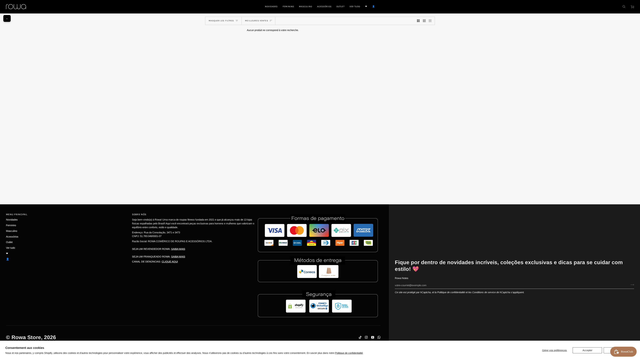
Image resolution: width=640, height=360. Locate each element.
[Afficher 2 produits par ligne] (418, 21)
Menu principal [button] (16, 214)
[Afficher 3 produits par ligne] (424, 21)
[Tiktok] (360, 337)
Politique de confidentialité (349, 353)
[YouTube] (372, 337)
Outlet (9, 242)
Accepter (587, 350)
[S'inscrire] (631, 285)
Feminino (11, 225)
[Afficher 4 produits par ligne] (431, 21)
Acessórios (12, 236)
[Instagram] (366, 337)
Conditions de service (484, 292)
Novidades (12, 219)
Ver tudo (10, 247)
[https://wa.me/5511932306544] (379, 337)
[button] (288, 6)
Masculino (11, 231)
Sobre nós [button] (139, 214)
